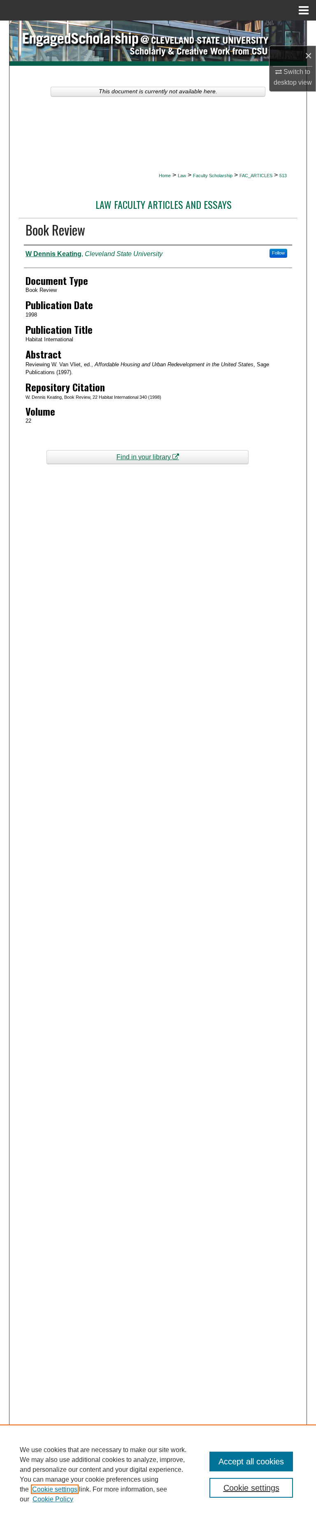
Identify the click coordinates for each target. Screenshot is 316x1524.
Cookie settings (54, 1489)
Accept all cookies (251, 1461)
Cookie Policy (53, 1499)
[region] (158, 1474)
